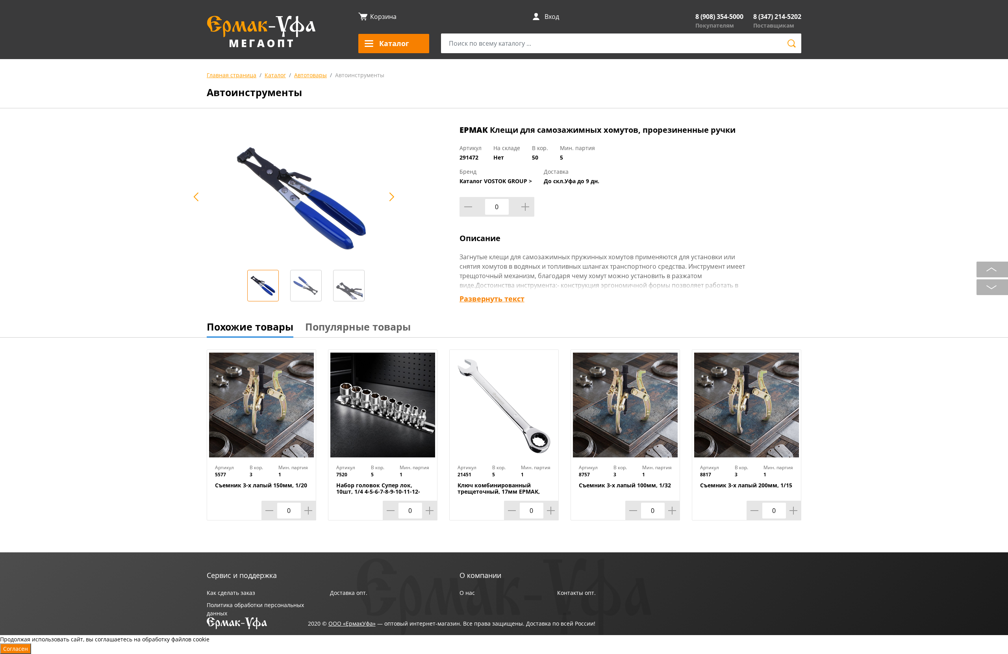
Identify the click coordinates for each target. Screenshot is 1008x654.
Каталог (275, 75)
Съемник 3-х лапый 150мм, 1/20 (261, 485)
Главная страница (231, 75)
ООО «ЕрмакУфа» (352, 623)
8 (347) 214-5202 (777, 16)
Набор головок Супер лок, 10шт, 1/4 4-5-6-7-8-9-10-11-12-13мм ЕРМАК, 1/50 (378, 491)
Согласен (15, 648)
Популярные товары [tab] (358, 326)
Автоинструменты (359, 75)
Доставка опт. (348, 592)
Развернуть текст (492, 298)
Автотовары (310, 75)
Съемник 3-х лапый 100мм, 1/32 (625, 485)
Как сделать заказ (231, 592)
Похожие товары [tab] (250, 326)
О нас (467, 592)
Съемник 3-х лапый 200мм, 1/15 (746, 485)
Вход (552, 16)
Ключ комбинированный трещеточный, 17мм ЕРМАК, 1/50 (499, 491)
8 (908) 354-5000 (719, 16)
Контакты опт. (576, 592)
